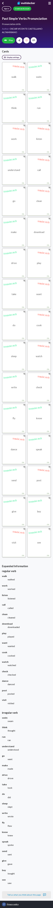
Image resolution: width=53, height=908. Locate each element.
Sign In (6, 9)
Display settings (13, 57)
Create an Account (22, 9)
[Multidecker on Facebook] (4, 904)
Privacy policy (13, 904)
